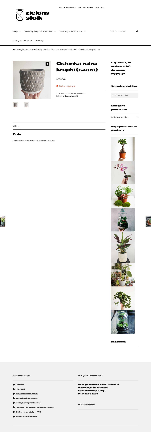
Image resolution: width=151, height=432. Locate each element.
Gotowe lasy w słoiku (67, 7)
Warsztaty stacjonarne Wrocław (38, 31)
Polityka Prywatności (28, 403)
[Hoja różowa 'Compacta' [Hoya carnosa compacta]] (124, 298)
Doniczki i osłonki (70, 50)
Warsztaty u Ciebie (27, 394)
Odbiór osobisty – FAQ (28, 412)
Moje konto (100, 7)
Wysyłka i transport (27, 398)
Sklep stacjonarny (26, 416)
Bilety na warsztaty (121, 117)
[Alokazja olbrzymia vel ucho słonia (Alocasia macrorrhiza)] (124, 274)
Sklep (15, 31)
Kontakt (20, 389)
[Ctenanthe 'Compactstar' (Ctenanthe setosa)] (124, 247)
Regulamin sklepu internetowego (35, 407)
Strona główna (21, 50)
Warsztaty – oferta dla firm (70, 31)
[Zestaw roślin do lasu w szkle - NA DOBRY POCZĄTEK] (124, 196)
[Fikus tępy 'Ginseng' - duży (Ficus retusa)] (124, 149)
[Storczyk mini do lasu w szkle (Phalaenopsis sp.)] (124, 172)
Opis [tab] (15, 126)
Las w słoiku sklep (35, 50)
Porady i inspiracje (21, 40)
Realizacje (40, 40)
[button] (47, 64)
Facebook (118, 342)
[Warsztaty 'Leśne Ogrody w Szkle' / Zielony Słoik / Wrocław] (124, 219)
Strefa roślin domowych (53, 50)
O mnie (20, 384)
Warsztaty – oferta (85, 7)
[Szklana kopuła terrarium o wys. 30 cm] (124, 322)
